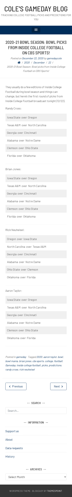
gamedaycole (54, 58)
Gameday (10, 365)
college (49, 361)
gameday (21, 356)
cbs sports (38, 361)
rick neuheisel (27, 369)
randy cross (11, 369)
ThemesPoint (54, 490)
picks (45, 365)
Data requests (14, 448)
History (10, 456)
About (9, 439)
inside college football (29, 365)
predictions (55, 365)
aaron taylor (50, 356)
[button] (36, 30)
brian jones (25, 361)
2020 (39, 356)
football (58, 361)
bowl (60, 356)
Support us (12, 431)
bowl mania (11, 361)
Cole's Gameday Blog (36, 8)
